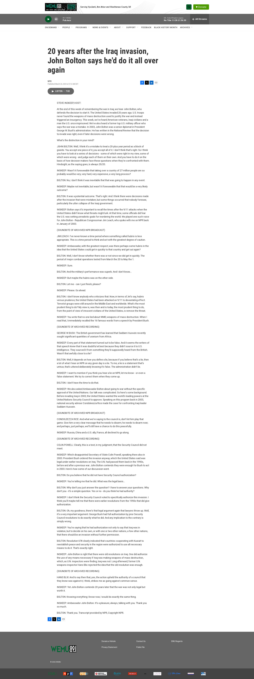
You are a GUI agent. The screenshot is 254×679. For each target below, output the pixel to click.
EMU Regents (177, 641)
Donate (202, 7)
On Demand (51, 27)
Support (131, 27)
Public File (140, 647)
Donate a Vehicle (109, 641)
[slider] (60, 19)
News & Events (100, 27)
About (117, 27)
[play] (48, 19)
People (66, 27)
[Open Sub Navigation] (59, 27)
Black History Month (165, 27)
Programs (81, 27)
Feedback (146, 27)
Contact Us (141, 641)
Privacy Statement (109, 647)
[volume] (56, 19)
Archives (185, 27)
